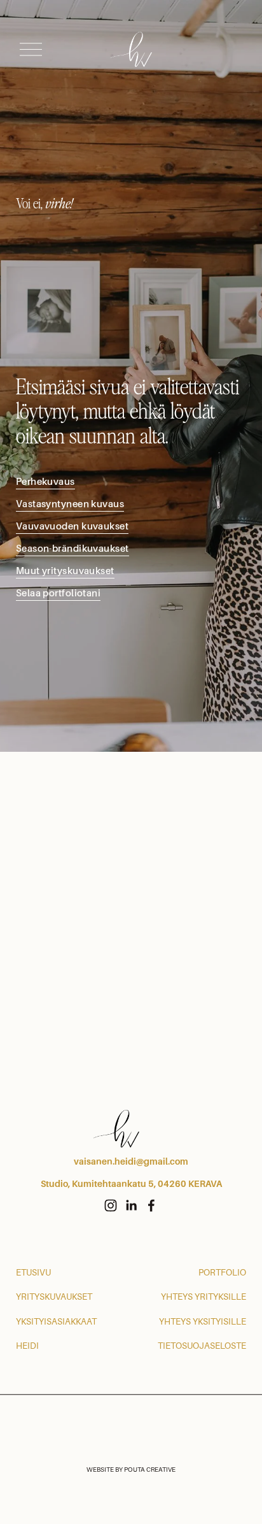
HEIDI (27, 1346)
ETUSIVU (33, 1272)
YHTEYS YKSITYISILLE (202, 1321)
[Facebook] (151, 1205)
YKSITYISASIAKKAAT (56, 1321)
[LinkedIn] (131, 1205)
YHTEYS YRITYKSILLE (203, 1297)
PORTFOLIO (222, 1272)
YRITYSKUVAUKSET (54, 1297)
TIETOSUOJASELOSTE (202, 1346)
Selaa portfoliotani (58, 593)
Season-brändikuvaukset (72, 548)
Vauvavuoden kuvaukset (72, 526)
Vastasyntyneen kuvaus (70, 504)
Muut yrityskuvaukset (65, 571)
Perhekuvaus (45, 482)
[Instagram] (110, 1205)
